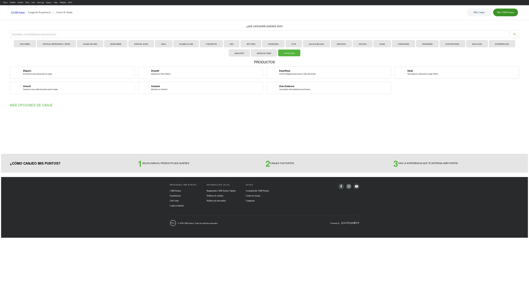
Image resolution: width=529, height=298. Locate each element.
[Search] (514, 34)
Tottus (27, 2)
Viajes (56, 2)
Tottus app (40, 2)
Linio (33, 2)
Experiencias (175, 196)
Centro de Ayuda (64, 12)
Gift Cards (174, 200)
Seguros (49, 2)
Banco (5, 2)
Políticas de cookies (215, 196)
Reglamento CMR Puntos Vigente (221, 191)
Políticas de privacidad (216, 200)
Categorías (250, 200)
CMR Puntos (175, 191)
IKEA (70, 2)
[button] (479, 12)
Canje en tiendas (177, 205)
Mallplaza (63, 2)
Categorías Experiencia (39, 12)
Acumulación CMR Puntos (257, 191)
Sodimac (20, 2)
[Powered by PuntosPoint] (350, 223)
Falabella (13, 2)
